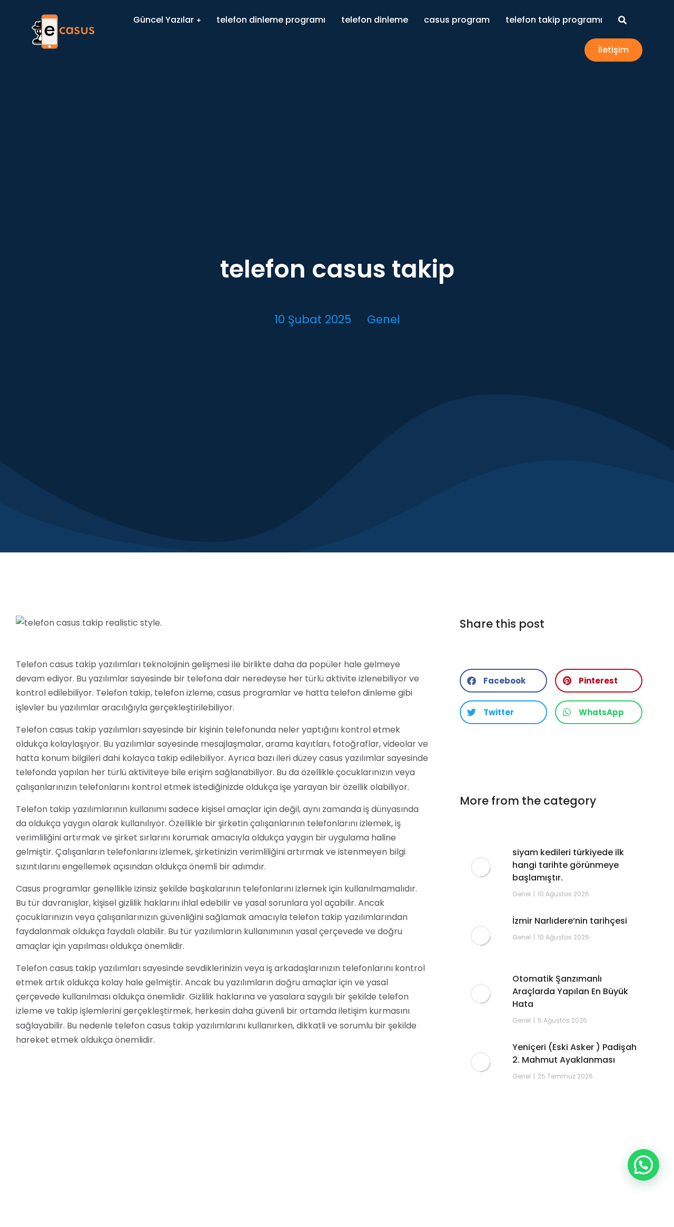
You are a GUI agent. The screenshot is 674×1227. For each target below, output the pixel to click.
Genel (383, 319)
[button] (503, 680)
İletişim (613, 50)
